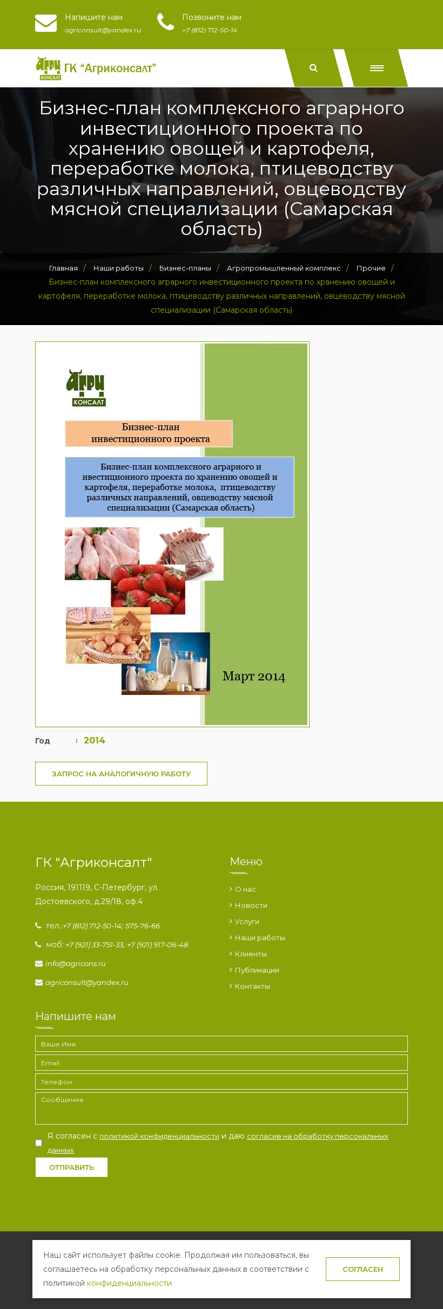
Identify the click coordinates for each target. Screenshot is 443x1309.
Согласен (363, 1269)
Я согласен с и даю (218, 1142)
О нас (245, 889)
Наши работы (260, 937)
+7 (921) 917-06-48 (157, 944)
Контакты (252, 986)
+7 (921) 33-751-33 (94, 944)
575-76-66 (142, 925)
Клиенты (251, 953)
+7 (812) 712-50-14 (92, 925)
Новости (251, 905)
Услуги (247, 921)
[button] (376, 68)
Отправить (71, 1167)
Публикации (257, 970)
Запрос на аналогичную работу (121, 773)
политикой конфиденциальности (159, 1136)
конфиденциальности (129, 1283)
